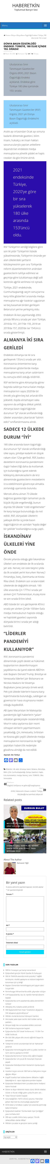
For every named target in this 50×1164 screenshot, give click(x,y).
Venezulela (8, 778)
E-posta (10, 934)
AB (14, 769)
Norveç (25, 775)
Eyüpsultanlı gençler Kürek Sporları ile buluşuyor (23, 973)
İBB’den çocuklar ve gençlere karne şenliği (21, 1123)
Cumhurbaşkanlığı (18, 772)
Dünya (36, 54)
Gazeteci (35, 772)
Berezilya (41, 769)
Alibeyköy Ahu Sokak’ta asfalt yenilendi (19, 1007)
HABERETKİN (26, 5)
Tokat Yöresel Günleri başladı (16, 1096)
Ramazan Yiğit (23, 54)
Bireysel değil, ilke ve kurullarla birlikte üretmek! (23, 1025)
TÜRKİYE (36, 775)
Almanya (23, 769)
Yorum (9, 894)
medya (19, 775)
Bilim (5, 772)
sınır (30, 775)
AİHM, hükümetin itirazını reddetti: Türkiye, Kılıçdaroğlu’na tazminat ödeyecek (27, 791)
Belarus (34, 769)
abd (17, 769)
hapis (41, 772)
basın (29, 769)
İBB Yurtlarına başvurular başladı (17, 1028)
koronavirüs (11, 775)
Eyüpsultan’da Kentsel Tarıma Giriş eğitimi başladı (23, 1056)
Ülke (41, 775)
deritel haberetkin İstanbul (25, 1159)
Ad (8, 925)
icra (5, 775)
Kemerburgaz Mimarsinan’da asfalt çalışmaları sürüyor (25, 991)
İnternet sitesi (12, 942)
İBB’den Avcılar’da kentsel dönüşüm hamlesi (22, 1016)
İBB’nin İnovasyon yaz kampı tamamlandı (20, 970)
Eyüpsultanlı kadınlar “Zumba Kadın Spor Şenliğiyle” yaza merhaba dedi (22, 848)
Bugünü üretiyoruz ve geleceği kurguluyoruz (23, 784)
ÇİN (9, 772)
